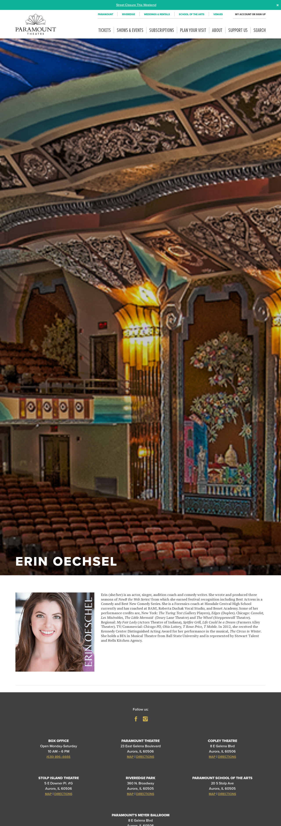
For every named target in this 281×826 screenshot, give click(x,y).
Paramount (105, 14)
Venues (218, 14)
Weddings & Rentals (157, 14)
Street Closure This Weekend (136, 5)
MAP (130, 757)
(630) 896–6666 (58, 757)
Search (260, 30)
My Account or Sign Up (250, 14)
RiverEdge (128, 14)
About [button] (217, 30)
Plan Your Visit (193, 30)
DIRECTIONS (145, 757)
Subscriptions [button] (161, 30)
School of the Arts (191, 14)
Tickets (104, 30)
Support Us (238, 30)
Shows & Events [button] (130, 30)
